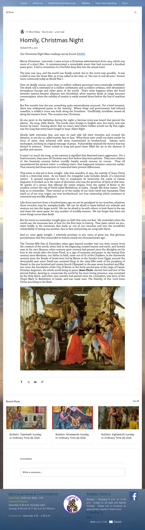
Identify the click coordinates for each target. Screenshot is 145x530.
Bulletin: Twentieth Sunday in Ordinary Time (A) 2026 (25, 436)
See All (136, 401)
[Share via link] (42, 382)
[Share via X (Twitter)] (28, 382)
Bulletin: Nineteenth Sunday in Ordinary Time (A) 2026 (72, 436)
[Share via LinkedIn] (35, 382)
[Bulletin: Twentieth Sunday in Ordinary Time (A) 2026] (26, 417)
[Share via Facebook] (21, 382)
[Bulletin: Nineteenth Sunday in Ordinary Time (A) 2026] (72, 417)
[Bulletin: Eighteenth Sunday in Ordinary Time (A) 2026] (118, 417)
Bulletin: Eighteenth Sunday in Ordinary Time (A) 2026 (117, 436)
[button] (37, 3)
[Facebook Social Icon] (133, 496)
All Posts (10, 12)
